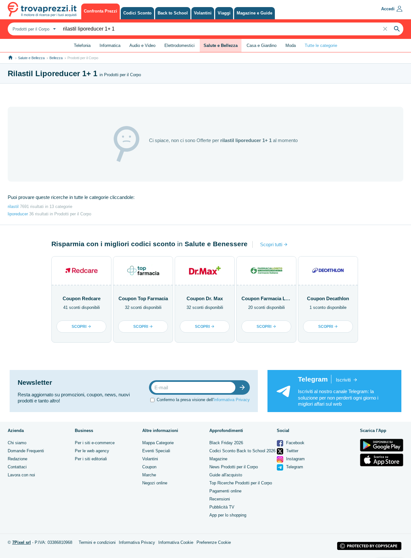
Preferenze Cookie (214, 542)
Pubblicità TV (221, 507)
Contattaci (17, 466)
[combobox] (33, 28)
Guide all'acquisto (225, 475)
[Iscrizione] (244, 387)
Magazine (218, 458)
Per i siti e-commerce (95, 442)
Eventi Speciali (156, 450)
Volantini (150, 458)
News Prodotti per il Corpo (233, 466)
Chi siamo (17, 442)
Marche (149, 475)
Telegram (294, 466)
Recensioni (219, 499)
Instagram (295, 458)
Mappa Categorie (158, 442)
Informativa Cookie (175, 542)
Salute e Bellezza (31, 58)
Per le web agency (92, 450)
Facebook (294, 442)
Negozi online (154, 483)
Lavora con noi (21, 475)
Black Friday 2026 (226, 442)
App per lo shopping (227, 515)
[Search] (396, 28)
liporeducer (18, 214)
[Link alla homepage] (10, 57)
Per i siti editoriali (91, 458)
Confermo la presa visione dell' (203, 399)
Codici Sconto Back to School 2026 (242, 450)
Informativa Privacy (232, 399)
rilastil (13, 206)
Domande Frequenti (26, 450)
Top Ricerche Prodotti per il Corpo (240, 483)
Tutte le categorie (321, 45)
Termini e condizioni (97, 542)
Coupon (149, 466)
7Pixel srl (21, 542)
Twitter (291, 450)
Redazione (17, 458)
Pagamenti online (225, 491)
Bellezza (56, 58)
